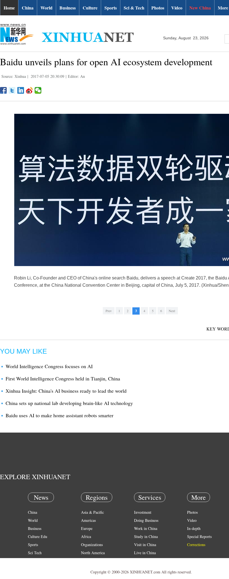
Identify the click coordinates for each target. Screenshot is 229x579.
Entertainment (39, 568)
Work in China (145, 528)
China (28, 7)
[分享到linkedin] (20, 90)
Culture (90, 7)
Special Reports (199, 536)
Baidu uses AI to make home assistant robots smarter (59, 415)
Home (9, 7)
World (46, 7)
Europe (86, 528)
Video (176, 7)
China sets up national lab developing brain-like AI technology (69, 403)
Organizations (92, 544)
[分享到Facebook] (3, 90)
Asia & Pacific (92, 512)
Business (67, 7)
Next (172, 310)
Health (33, 560)
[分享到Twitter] (12, 90)
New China (200, 7)
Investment (142, 512)
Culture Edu (37, 536)
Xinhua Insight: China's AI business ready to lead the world (66, 390)
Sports (110, 7)
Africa (86, 536)
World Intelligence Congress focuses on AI (49, 366)
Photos (157, 7)
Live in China (145, 552)
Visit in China (145, 544)
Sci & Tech (134, 7)
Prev (109, 310)
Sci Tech (35, 552)
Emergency (143, 560)
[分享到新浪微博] (29, 90)
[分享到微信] (38, 90)
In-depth (194, 528)
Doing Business (146, 520)
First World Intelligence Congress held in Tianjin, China (63, 378)
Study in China (146, 536)
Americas (88, 520)
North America (93, 552)
